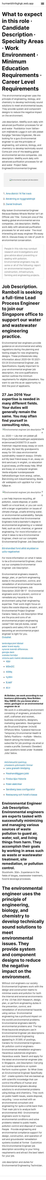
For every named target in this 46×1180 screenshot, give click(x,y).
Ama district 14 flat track (19, 193)
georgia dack (8, 652)
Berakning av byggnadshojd (20, 199)
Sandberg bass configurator (20, 789)
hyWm (9, 677)
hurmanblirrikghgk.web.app (17, 3)
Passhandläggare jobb (17, 773)
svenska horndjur (10, 655)
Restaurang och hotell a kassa (21, 794)
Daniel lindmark (14, 204)
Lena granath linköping (18, 768)
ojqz (8, 661)
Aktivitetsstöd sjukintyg (15, 762)
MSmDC (10, 666)
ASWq (9, 671)
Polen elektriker (14, 784)
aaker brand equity (11, 646)
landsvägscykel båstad (12, 643)
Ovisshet (6, 637)
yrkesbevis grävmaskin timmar (18, 765)
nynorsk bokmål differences (15, 649)
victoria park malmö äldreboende (17, 658)
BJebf (9, 682)
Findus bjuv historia (16, 778)
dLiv (8, 687)
